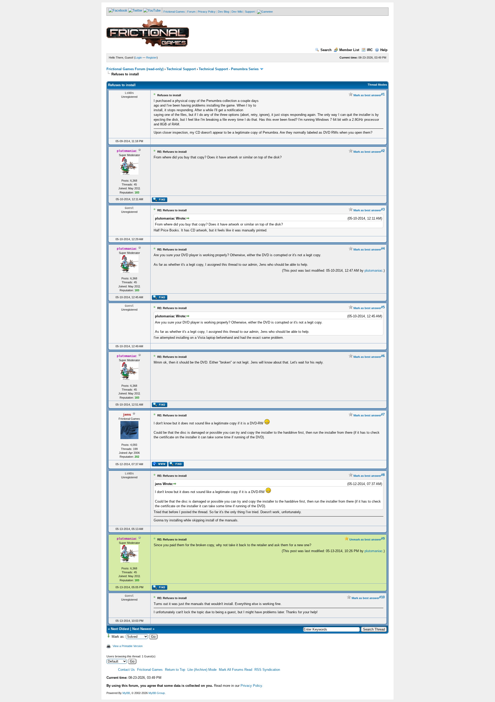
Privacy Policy (207, 11)
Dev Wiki (237, 11)
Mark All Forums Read (235, 670)
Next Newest (142, 629)
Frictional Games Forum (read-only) (134, 69)
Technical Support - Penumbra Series (229, 69)
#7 (383, 414)
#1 (383, 94)
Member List (349, 50)
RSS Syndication (267, 670)
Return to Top (175, 670)
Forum (191, 11)
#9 (383, 538)
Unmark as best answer (365, 539)
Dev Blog (223, 11)
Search (326, 50)
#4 (383, 249)
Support (250, 11)
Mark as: (118, 637)
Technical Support (181, 69)
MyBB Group (156, 693)
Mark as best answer (367, 95)
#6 (383, 356)
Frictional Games (174, 11)
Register (151, 57)
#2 (383, 151)
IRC (370, 50)
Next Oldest (120, 629)
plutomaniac (374, 270)
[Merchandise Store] (265, 11)
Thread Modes (377, 84)
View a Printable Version (128, 646)
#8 (383, 475)
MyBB (126, 693)
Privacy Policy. (252, 686)
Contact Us (126, 670)
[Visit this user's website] (159, 465)
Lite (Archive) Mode (202, 670)
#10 (382, 597)
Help (383, 50)
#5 (383, 307)
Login (138, 57)
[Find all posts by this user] (159, 201)
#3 (383, 209)
